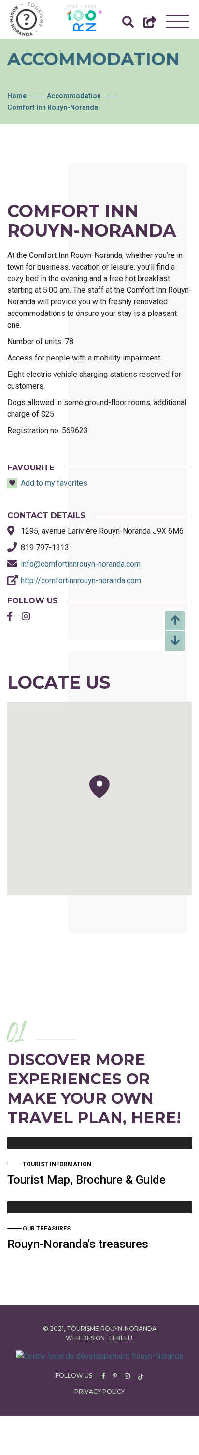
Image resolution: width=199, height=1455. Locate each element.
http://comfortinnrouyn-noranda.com (81, 580)
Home (17, 96)
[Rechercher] (128, 24)
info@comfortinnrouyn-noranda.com (81, 564)
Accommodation (74, 96)
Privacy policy (99, 1391)
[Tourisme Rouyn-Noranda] (26, 19)
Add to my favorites (54, 483)
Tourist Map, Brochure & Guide (86, 1179)
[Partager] (149, 24)
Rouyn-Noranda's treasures (77, 1244)
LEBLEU (120, 1338)
